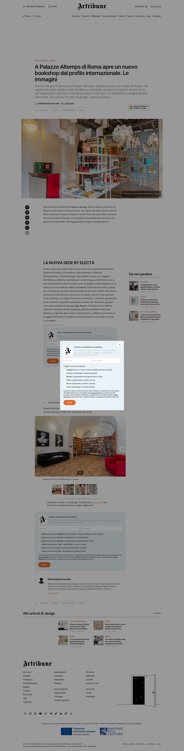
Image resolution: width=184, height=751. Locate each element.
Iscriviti (69, 402)
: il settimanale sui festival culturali (80, 387)
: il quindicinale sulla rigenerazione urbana (84, 377)
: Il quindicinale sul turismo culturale (80, 383)
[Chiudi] (119, 344)
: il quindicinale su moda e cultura (80, 380)
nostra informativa (96, 393)
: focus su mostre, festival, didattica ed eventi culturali (89, 370)
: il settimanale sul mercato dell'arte (81, 373)
